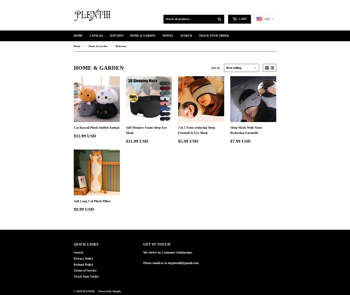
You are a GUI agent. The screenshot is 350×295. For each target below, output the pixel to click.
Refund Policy (83, 264)
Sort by (215, 68)
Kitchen (116, 35)
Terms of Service (85, 270)
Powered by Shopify (109, 291)
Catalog (96, 35)
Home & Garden (142, 35)
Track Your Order (214, 35)
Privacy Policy (83, 258)
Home (78, 35)
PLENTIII (89, 291)
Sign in (243, 9)
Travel (167, 35)
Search (186, 35)
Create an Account (265, 9)
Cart (242, 18)
